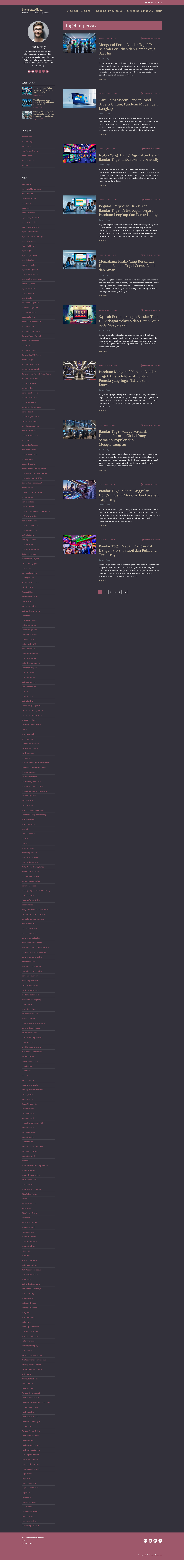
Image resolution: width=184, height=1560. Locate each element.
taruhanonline (28, 1440)
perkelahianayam (29, 933)
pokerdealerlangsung (31, 1009)
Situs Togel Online (29, 1213)
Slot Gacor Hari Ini (29, 1260)
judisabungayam (29, 682)
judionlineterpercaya (31, 663)
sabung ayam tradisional (32, 1089)
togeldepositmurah (30, 1488)
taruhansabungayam (31, 1445)
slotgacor (26, 1312)
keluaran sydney (29, 720)
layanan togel (28, 734)
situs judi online (28, 1170)
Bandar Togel (104, 58)
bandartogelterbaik (30, 416)
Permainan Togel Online (32, 971)
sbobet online (28, 1113)
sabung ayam (28, 1080)
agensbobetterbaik (30, 274)
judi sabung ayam (29, 630)
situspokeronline (29, 1236)
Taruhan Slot (27, 1426)
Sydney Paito (27, 1383)
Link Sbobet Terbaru (30, 743)
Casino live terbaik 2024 (32, 478)
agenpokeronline (29, 265)
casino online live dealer (32, 492)
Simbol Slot (26, 1161)
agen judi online (28, 213)
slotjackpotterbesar (30, 1327)
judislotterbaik (28, 701)
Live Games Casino (30, 151)
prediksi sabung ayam (31, 1047)
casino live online (29, 464)
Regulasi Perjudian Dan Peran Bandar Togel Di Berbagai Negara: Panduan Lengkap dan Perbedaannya (129, 210)
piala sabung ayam (30, 985)
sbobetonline (27, 1142)
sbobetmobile (28, 1137)
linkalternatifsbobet (30, 748)
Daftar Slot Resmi (29, 521)
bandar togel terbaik (31, 369)
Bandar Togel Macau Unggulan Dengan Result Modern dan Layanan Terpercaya (129, 495)
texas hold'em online (31, 1464)
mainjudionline (28, 819)
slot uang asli (27, 1298)
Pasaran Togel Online (31, 900)
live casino (26, 758)
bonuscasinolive (29, 450)
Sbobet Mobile (28, 1108)
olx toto (25, 838)
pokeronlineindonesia (31, 1028)
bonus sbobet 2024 (30, 435)
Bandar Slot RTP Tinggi (31, 355)
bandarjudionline (29, 383)
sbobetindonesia (29, 1132)
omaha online (28, 848)
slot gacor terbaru (29, 1265)
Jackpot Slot (27, 592)
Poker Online (27, 156)
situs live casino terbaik (32, 1189)
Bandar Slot (27, 137)
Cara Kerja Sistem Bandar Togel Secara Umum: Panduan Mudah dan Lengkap (128, 104)
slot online (26, 1279)
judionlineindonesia (30, 653)
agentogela (27, 298)
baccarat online (29, 312)
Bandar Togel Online (30, 364)
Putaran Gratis (28, 1056)
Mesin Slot (26, 829)
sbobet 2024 (27, 1099)
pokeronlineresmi (29, 1033)
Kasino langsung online (31, 706)
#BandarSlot (27, 194)
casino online (27, 487)
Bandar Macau (28, 326)
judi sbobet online (29, 634)
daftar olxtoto (28, 502)
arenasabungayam (30, 307)
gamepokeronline (29, 573)
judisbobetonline (29, 687)
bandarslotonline (29, 397)
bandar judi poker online (32, 322)
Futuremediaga (32, 9)
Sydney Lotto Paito (30, 1379)
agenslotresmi (28, 293)
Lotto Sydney (27, 805)
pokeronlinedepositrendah (33, 1023)
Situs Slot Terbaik (29, 1203)
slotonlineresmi (28, 1341)
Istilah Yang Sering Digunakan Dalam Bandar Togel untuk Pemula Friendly (129, 157)
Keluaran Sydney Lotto (31, 724)
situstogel (26, 1251)
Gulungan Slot (28, 577)
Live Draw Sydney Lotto (31, 781)
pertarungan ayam (30, 976)
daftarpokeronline (29, 540)
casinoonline (27, 497)
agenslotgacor (28, 284)
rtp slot (25, 1075)
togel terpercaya (29, 1483)
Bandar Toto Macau (30, 378)
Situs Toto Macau (29, 1222)
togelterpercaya (29, 1502)
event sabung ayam (30, 559)
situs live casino (28, 1184)
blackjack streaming (30, 421)
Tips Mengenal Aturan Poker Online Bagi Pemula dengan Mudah (43, 102)
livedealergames (29, 796)
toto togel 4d (27, 1516)
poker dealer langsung (31, 999)
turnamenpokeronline (31, 1526)
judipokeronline (28, 672)
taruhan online (28, 1412)
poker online (27, 1004)
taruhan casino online (31, 1398)
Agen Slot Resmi (29, 246)
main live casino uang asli (33, 810)
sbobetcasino (28, 1127)
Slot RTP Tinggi (28, 1293)
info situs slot (27, 587)
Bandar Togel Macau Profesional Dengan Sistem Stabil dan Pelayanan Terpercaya (128, 550)
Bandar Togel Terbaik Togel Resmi (36, 374)
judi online (26, 615)
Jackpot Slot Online (30, 596)
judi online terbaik (29, 620)
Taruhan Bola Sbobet (31, 1393)
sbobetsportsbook (30, 1151)
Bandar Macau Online (31, 331)
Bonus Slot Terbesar (30, 445)
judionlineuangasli (29, 668)
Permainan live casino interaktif (35, 947)
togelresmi (26, 1497)
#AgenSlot (26, 184)
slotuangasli (27, 1350)
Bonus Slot (26, 440)
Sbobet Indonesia (29, 1104)
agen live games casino (32, 217)
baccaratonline (28, 317)
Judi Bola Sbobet (29, 606)
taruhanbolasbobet (30, 1435)
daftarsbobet (27, 544)
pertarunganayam (30, 980)
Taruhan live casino (30, 1407)
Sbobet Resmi (28, 1118)
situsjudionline (28, 1232)
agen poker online (29, 222)
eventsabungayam (30, 563)
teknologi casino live (30, 1454)
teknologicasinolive (30, 1459)
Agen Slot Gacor (29, 241)
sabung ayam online (30, 1085)
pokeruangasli (28, 1042)
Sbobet (25, 165)
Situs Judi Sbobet (29, 1180)
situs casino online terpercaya (35, 1165)
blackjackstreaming (30, 426)
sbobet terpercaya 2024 (32, 1123)
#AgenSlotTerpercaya (31, 189)
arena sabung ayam (30, 303)
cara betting (27, 459)
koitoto (25, 729)
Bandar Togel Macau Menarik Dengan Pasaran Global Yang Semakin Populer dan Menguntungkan (123, 437)
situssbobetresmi (29, 1241)
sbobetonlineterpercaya (32, 1146)
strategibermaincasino (32, 1369)
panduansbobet (29, 886)
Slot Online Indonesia (31, 1284)
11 (119, 592)
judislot (25, 691)
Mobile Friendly (28, 834)
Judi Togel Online (29, 649)
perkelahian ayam (29, 928)
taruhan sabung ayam (31, 1421)
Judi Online (26, 146)
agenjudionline (28, 260)
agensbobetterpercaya (32, 279)
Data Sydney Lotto (30, 554)
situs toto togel (28, 1227)
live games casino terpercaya (34, 791)
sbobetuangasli (28, 1156)
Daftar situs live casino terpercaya (36, 511)
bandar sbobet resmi (31, 341)
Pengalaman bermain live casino (36, 909)
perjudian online (28, 924)
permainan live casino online (34, 952)
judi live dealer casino (31, 611)
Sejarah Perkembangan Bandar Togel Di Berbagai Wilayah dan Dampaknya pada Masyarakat (129, 320)
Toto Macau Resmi (30, 1511)
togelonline (27, 1492)
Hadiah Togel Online (30, 582)
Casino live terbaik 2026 (32, 483)
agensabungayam (30, 269)
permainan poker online (32, 957)
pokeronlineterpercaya (32, 1037)
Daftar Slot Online (29, 516)
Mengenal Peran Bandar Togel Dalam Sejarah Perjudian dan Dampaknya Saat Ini (129, 49)
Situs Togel (26, 1208)
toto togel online (29, 1521)
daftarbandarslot (29, 530)
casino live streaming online (34, 468)
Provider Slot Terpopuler (32, 1052)
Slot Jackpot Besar (30, 1274)
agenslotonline (28, 288)
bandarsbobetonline (31, 393)
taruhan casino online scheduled (36, 1402)
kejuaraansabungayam (32, 715)
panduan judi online (30, 871)
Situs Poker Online (29, 1194)
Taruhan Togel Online (31, 1431)
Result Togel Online (30, 1061)
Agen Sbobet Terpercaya (32, 236)
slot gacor (26, 1255)
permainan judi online (31, 938)
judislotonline (27, 696)
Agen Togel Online (29, 255)
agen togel (26, 250)
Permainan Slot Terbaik (32, 966)
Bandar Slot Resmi (29, 350)
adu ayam (26, 203)
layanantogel (27, 739)
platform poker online (31, 995)
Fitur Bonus (26, 568)
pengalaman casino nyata (33, 914)
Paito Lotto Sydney (30, 857)
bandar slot (27, 345)
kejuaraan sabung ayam (32, 710)
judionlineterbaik (29, 658)
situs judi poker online (31, 1175)
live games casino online (32, 786)
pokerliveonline (28, 1018)
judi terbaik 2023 (29, 644)
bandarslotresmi (29, 402)
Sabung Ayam (28, 160)
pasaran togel (28, 895)
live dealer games (29, 777)
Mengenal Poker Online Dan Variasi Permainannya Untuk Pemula (43, 90)
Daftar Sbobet (28, 506)
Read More (103, 79)
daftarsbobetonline (30, 549)
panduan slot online (30, 876)
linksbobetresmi (28, 753)
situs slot (25, 1199)
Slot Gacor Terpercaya (31, 1270)
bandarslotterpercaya (31, 407)
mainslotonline (28, 824)
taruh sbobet (27, 1388)
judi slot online (28, 639)
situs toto (26, 1218)
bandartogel (27, 412)
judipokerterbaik (29, 677)
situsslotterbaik (28, 1246)
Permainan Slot (28, 961)
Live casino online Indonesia (34, 767)
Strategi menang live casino (34, 1360)
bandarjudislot (28, 388)
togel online (27, 1473)
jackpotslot (26, 601)
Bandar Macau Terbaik (31, 336)
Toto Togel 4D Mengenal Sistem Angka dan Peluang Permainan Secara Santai (43, 114)
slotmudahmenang (30, 1331)
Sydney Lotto (27, 1374)
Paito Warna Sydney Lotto (33, 867)
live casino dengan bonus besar (35, 762)
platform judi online (30, 990)
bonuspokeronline (29, 454)
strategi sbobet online (31, 1364)
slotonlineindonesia (30, 1336)
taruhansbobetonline (31, 1450)
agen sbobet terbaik (30, 231)
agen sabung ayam (30, 227)
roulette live (27, 1066)
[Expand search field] (23, 2)
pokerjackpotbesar (30, 1014)
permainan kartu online (32, 943)
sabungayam (27, 1094)
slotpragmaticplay (30, 1345)
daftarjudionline (28, 535)
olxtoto (25, 843)
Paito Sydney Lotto (30, 862)
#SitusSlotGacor (29, 198)
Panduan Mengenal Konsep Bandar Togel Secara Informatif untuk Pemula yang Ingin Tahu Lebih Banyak (127, 378)
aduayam (26, 208)
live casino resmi (29, 772)
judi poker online (29, 625)
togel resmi (27, 1478)
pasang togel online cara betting (36, 890)
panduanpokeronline (31, 881)
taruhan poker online (31, 1417)
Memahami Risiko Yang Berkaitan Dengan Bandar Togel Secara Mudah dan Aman (129, 265)
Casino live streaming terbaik (34, 473)
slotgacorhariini (28, 1317)
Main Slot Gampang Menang (34, 815)
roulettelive (27, 1071)
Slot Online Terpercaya (31, 1289)
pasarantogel (28, 905)
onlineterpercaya (29, 853)
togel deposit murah (31, 1469)
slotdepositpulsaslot (30, 1308)
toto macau (27, 1507)
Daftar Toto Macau (30, 525)
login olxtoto (27, 800)
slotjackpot (26, 1322)
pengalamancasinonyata (33, 919)
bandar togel (27, 360)
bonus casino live (29, 431)
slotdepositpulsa (29, 1303)
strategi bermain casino (32, 1355)
